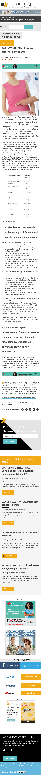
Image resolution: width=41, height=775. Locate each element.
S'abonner (10, 441)
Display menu (2, 4)
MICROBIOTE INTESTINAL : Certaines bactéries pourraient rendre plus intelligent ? (18, 470)
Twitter (7, 36)
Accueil (3, 18)
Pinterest (11, 36)
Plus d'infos (10, 768)
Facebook (3, 36)
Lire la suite (8, 492)
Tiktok (14, 36)
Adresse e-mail (8, 433)
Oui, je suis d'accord (9, 772)
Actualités (11, 18)
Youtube (37, 409)
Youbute (18, 36)
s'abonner (10, 758)
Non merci (22, 772)
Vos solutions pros (31, 693)
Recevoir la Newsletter (21, 660)
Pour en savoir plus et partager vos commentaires (19, 398)
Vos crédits (31, 685)
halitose (25, 253)
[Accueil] (6, 4)
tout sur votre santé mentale (31, 677)
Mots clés (3, 27)
